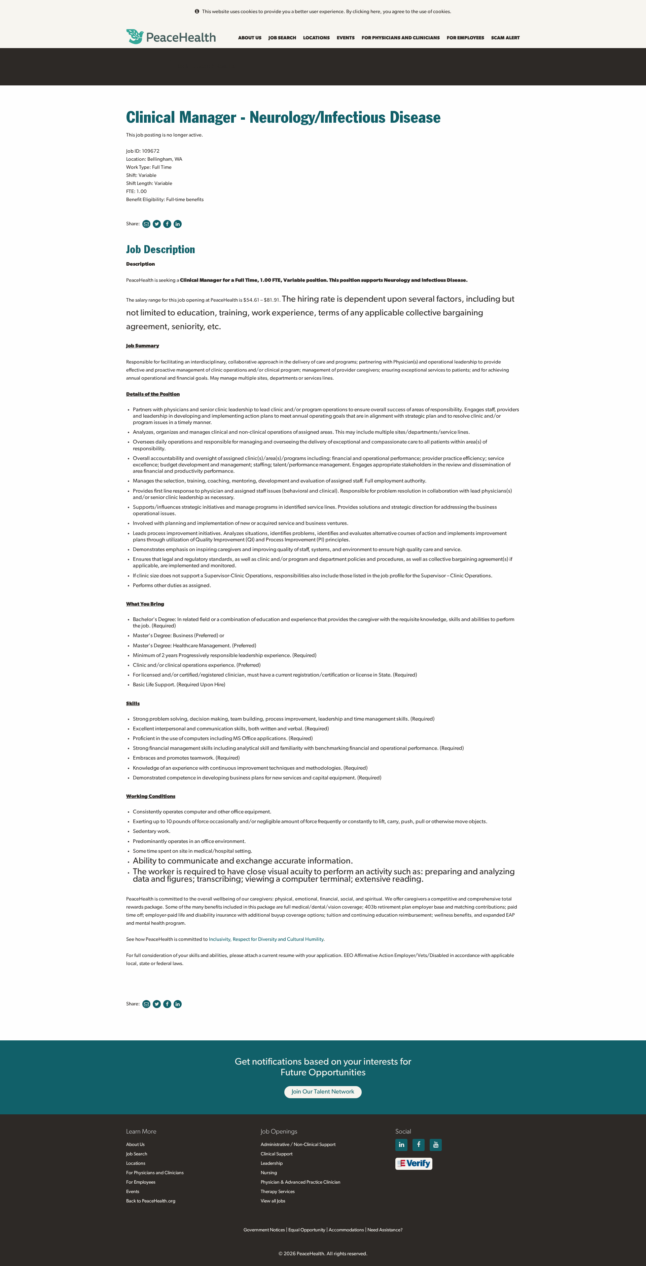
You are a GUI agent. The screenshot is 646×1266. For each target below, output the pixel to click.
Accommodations (346, 1230)
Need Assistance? (385, 1230)
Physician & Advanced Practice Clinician (300, 1182)
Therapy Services (278, 1191)
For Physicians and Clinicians (401, 38)
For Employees (465, 38)
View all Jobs (273, 1201)
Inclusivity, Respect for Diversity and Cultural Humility (266, 939)
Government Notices (264, 1230)
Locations (316, 38)
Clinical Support (276, 1154)
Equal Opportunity (306, 1230)
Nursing (269, 1173)
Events (346, 38)
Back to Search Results (205, 66)
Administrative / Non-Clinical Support (298, 1144)
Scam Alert (505, 38)
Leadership (272, 1163)
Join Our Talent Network (323, 1092)
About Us (249, 38)
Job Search (282, 38)
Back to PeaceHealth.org (150, 1201)
